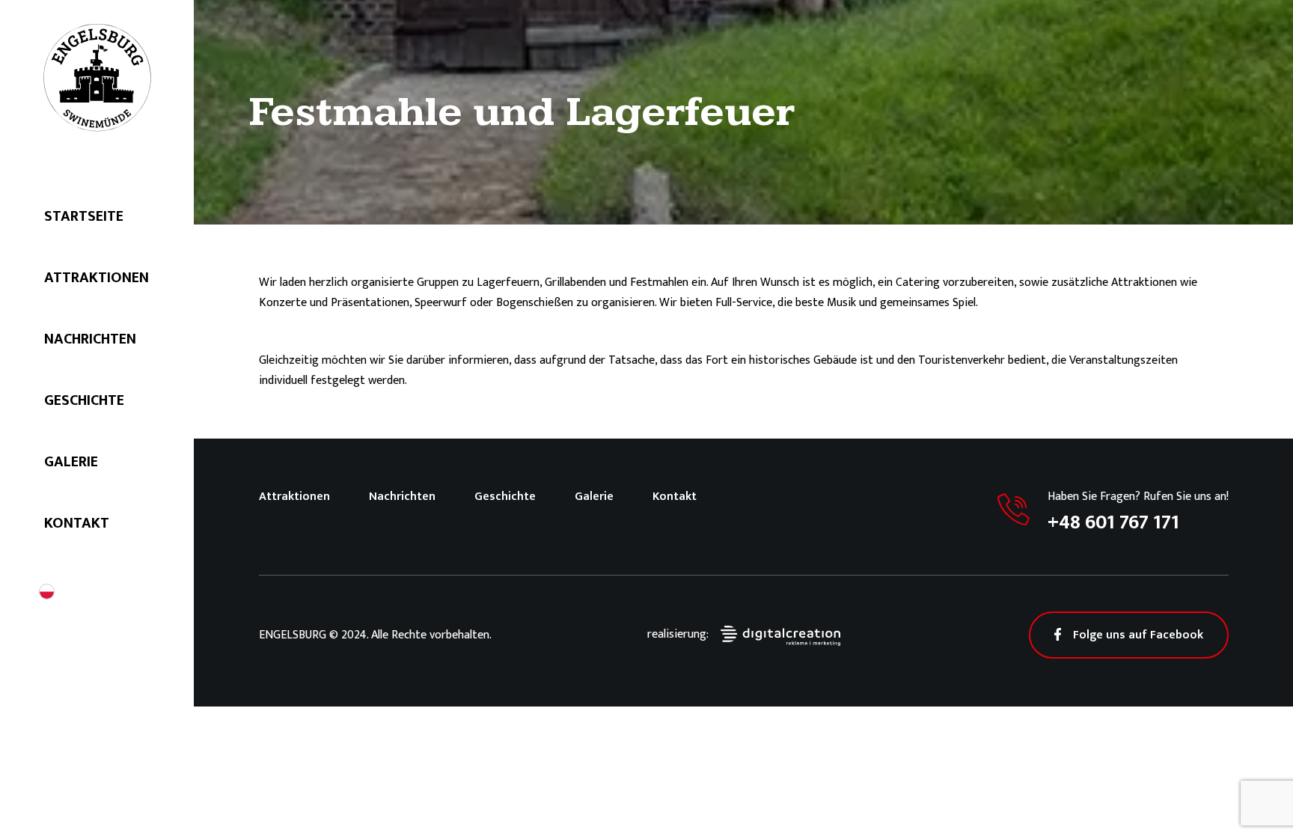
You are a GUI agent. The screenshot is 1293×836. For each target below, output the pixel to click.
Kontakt (76, 523)
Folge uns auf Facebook (1138, 635)
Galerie (71, 462)
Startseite (83, 216)
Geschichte (84, 400)
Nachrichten (90, 339)
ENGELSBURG (97, 78)
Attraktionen (96, 277)
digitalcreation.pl (780, 636)
